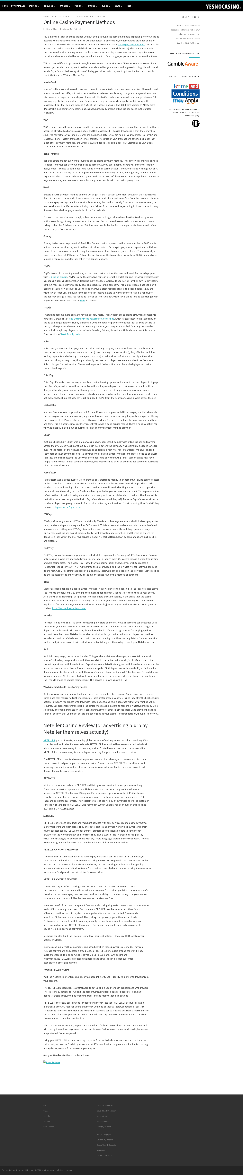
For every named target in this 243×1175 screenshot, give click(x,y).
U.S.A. (45, 1111)
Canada (46, 1116)
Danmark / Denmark (105, 1105)
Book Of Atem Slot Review (188, 25)
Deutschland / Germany (106, 1111)
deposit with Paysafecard (68, 507)
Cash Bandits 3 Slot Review (188, 43)
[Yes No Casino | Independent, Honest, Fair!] (223, 6)
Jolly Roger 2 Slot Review (189, 34)
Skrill (82, 300)
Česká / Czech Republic (106, 1145)
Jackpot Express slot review (188, 38)
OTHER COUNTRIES (104, 1155)
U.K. (44, 1105)
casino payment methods (131, 44)
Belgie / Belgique (104, 1134)
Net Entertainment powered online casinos (91, 318)
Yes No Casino (48, 1170)
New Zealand (48, 1127)
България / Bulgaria (105, 1140)
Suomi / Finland (103, 1121)
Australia (46, 1121)
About (13, 1170)
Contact (21, 1170)
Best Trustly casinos (71, 334)
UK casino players (58, 277)
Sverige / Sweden (104, 1127)
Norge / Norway (103, 1116)
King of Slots (52, 29)
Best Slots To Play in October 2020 (185, 30)
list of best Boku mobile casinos (69, 608)
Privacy (5, 1170)
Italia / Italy (101, 1150)
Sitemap (29, 1170)
